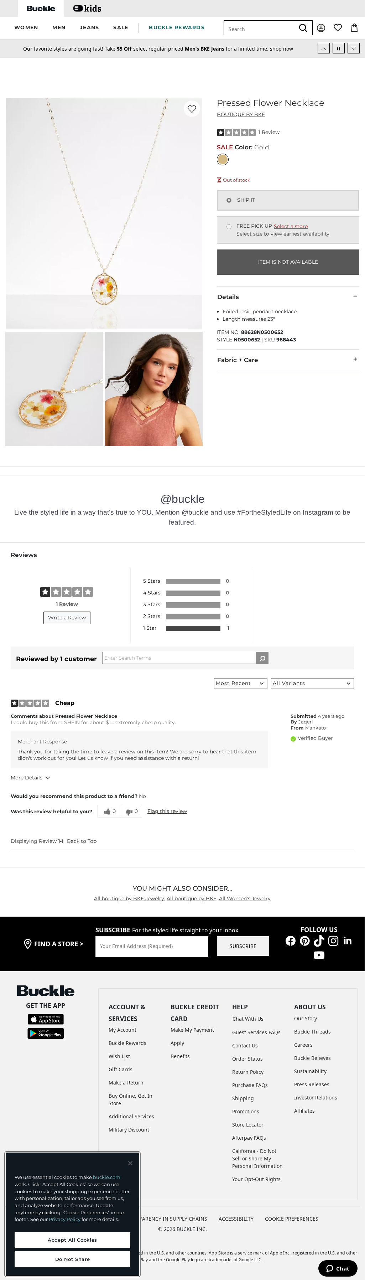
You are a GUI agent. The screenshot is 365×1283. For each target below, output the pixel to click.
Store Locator (248, 1124)
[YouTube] (319, 954)
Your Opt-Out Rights (256, 1179)
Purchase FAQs (250, 1085)
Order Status (247, 1058)
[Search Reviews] (262, 658)
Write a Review (67, 617)
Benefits (180, 1056)
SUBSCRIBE (243, 946)
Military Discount (129, 1129)
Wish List (119, 1056)
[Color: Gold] (223, 159)
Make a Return (126, 1082)
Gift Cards (120, 1069)
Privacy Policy (64, 1219)
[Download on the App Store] (46, 1018)
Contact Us (245, 1045)
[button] (26, 28)
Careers (303, 1044)
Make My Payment (192, 1029)
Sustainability (310, 1071)
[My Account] (321, 28)
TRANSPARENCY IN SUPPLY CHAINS (165, 1218)
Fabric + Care (237, 360)
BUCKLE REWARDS (177, 27)
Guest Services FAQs (256, 1032)
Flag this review (167, 811)
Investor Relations (315, 1097)
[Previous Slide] (324, 48)
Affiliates (304, 1110)
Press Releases (311, 1084)
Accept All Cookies (72, 1240)
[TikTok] (319, 940)
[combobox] (263, 28)
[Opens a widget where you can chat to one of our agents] (338, 1269)
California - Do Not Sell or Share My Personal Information (257, 1158)
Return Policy (248, 1071)
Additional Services (131, 1116)
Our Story (305, 1018)
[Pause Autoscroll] (339, 48)
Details (228, 296)
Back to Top (82, 841)
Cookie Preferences (291, 1218)
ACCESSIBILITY (236, 1218)
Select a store (291, 226)
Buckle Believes (312, 1058)
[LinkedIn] (347, 940)
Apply (177, 1043)
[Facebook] (290, 940)
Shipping (243, 1098)
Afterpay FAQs (249, 1137)
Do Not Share (72, 1259)
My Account (122, 1029)
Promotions (245, 1111)
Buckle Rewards (127, 1043)
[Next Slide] (354, 48)
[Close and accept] (130, 1163)
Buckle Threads (312, 1031)
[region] (72, 1214)
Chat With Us (248, 1018)
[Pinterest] (305, 940)
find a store (58, 943)
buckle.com (106, 1177)
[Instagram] (333, 940)
